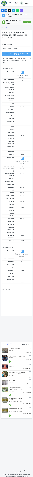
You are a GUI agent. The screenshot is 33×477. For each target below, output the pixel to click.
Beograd (10, 152)
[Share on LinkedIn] (5, 10)
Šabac (11, 124)
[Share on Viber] (21, 10)
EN (2, 27)
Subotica (10, 146)
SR (6, 27)
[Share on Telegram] (13, 10)
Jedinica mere (9, 80)
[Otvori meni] (10, 3)
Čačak (11, 92)
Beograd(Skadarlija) (9, 88)
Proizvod (10, 71)
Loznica (11, 101)
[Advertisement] (16, 303)
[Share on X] (9, 10)
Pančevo (11, 135)
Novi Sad (11, 132)
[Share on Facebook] (2, 10)
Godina (11, 154)
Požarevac (10, 109)
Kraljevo (10, 98)
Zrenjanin (10, 149)
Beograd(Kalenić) (8, 83)
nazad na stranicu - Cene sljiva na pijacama (16, 54)
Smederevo (10, 112)
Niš (13, 104)
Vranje (11, 115)
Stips (7, 286)
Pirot (12, 107)
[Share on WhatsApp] (17, 10)
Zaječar (11, 118)
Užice (12, 127)
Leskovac (10, 121)
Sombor (11, 138)
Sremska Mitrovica (10, 142)
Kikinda (11, 129)
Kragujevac (9, 95)
